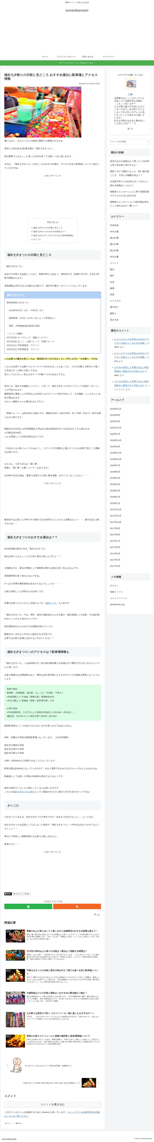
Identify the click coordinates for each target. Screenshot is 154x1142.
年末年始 (114, 225)
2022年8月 (115, 415)
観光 (112, 269)
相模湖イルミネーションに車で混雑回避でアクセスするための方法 (129, 193)
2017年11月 (115, 516)
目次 (49, 222)
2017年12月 (116, 509)
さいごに (37, 239)
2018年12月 (116, 453)
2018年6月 (115, 472)
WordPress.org (117, 604)
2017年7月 (115, 541)
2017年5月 (115, 553)
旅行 (112, 275)
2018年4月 (115, 484)
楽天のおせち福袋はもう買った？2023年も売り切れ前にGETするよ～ (129, 163)
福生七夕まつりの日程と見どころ (47, 228)
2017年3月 (115, 566)
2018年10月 (116, 459)
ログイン (114, 585)
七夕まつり (19, 894)
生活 (112, 282)
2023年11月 (115, 409)
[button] (148, 141)
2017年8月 (115, 534)
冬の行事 (114, 257)
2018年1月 (115, 503)
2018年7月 (115, 465)
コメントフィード (118, 598)
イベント (114, 263)
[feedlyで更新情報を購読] (28, 906)
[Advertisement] (77, 35)
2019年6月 (115, 446)
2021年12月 (116, 428)
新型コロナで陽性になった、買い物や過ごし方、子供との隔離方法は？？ (129, 173)
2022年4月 (115, 421)
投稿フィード (116, 592)
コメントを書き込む (52, 1104)
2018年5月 (115, 478)
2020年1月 (115, 434)
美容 (112, 294)
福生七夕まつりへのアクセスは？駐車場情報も (53, 235)
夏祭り (9, 894)
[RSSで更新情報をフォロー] (77, 906)
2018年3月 (115, 490)
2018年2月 (115, 497)
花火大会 (114, 320)
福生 (28, 894)
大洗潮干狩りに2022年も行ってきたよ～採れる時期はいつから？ (129, 183)
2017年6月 (115, 547)
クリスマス (115, 301)
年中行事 (114, 231)
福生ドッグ (50, 603)
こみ (130, 94)
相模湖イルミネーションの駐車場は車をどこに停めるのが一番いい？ (129, 204)
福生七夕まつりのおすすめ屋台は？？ (49, 231)
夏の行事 (114, 244)
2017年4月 (115, 560)
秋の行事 (114, 250)
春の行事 (114, 238)
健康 (112, 288)
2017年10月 (116, 522)
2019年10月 (116, 440)
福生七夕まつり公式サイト (26, 792)
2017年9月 (115, 528)
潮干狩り (114, 307)
